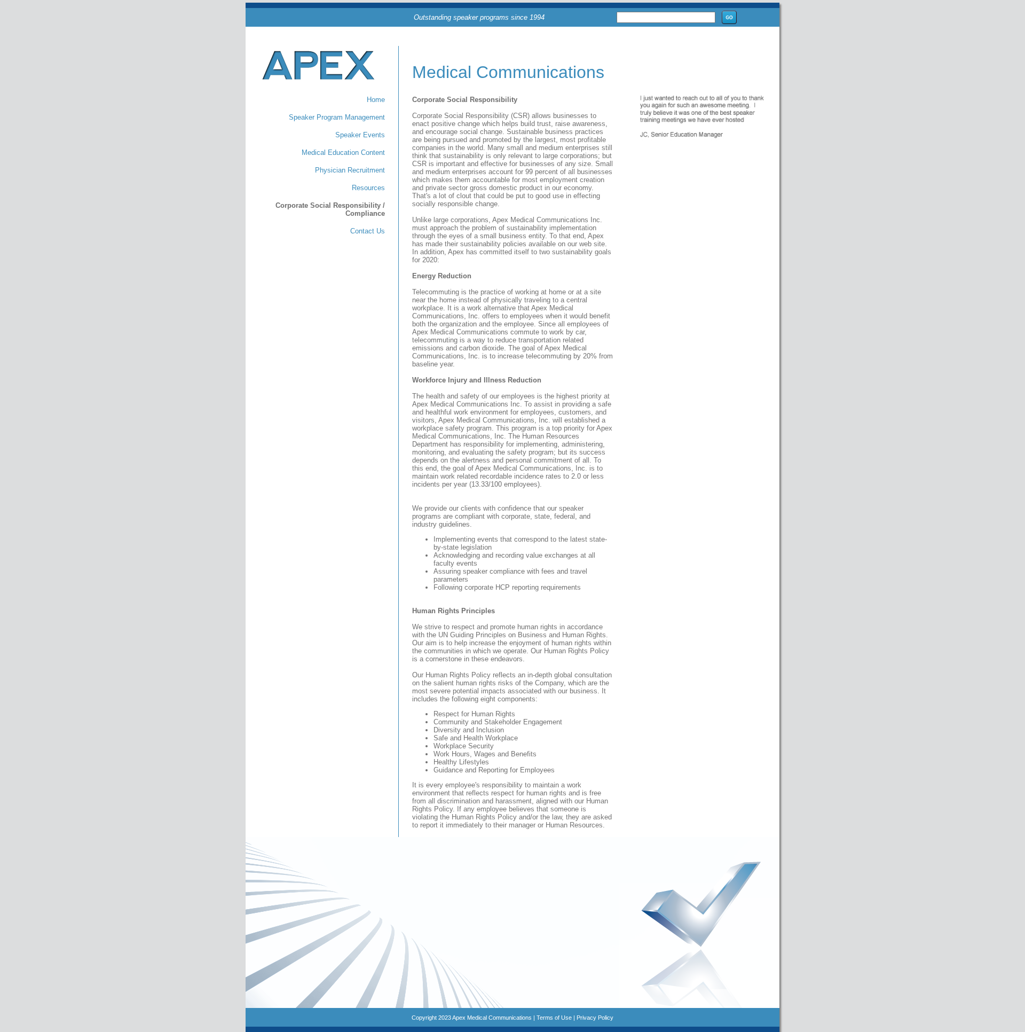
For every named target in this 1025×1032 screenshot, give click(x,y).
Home (376, 100)
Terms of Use (554, 1017)
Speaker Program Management (337, 117)
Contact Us (367, 231)
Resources (368, 188)
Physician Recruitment (350, 170)
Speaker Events (360, 135)
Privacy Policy (595, 1017)
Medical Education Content (343, 152)
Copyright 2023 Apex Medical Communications (472, 1017)
